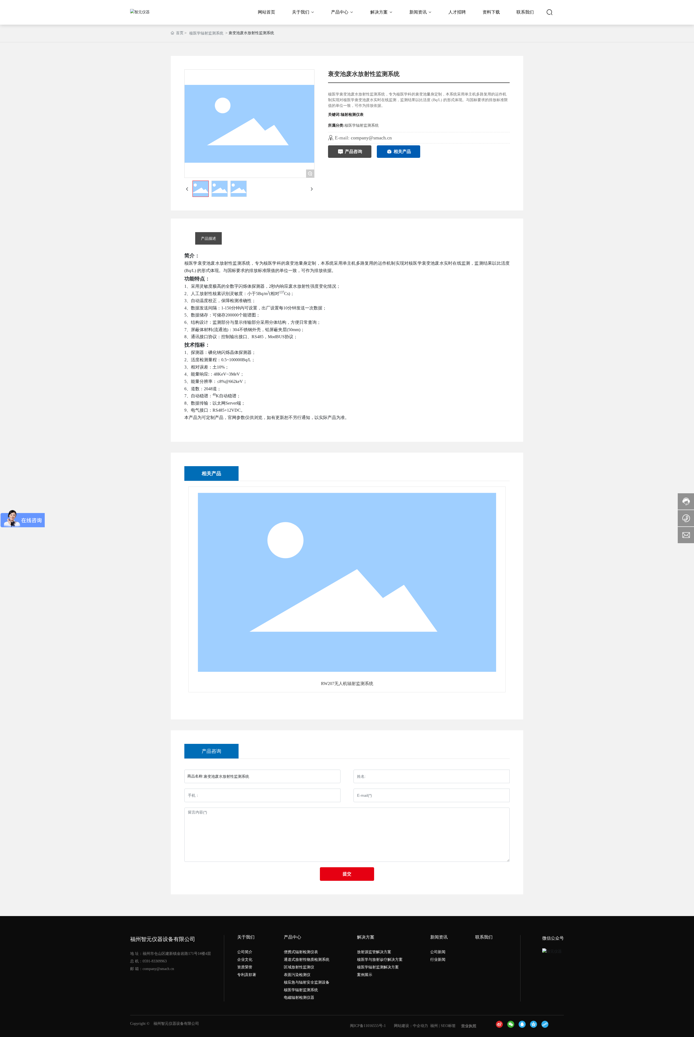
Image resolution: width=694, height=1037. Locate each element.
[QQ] (523, 1026)
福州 (434, 1026)
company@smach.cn (371, 137)
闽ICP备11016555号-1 (368, 1026)
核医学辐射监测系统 (206, 33)
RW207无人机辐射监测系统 (347, 683)
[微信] (511, 1026)
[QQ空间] (534, 1026)
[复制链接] (545, 1026)
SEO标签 (448, 1026)
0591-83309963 (155, 961)
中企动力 (420, 1026)
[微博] (500, 1026)
